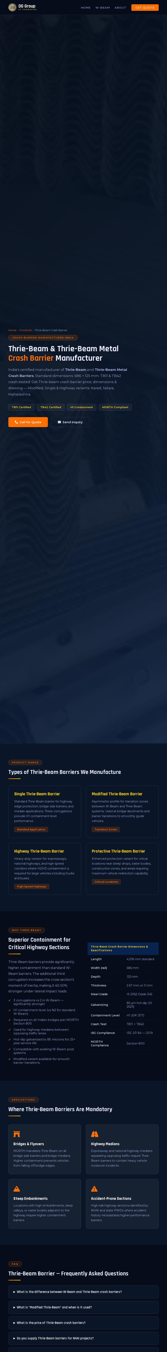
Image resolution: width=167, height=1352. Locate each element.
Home (86, 7)
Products (26, 330)
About (120, 7)
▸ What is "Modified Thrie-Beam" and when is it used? (52, 1307)
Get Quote (145, 7)
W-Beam (103, 7)
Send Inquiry (73, 422)
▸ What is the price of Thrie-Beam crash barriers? (49, 1323)
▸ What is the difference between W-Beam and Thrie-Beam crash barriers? (67, 1292)
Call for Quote (30, 422)
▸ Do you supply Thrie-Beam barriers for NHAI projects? (53, 1338)
